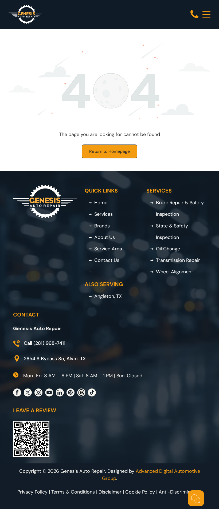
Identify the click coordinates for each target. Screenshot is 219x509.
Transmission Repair (178, 260)
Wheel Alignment (174, 271)
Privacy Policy (32, 492)
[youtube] (49, 393)
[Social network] (81, 393)
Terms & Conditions (73, 492)
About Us (104, 237)
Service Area (108, 249)
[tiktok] (92, 393)
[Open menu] (206, 14)
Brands (102, 226)
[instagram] (38, 393)
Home (100, 202)
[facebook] (17, 393)
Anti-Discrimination (180, 492)
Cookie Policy (140, 492)
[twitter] (28, 393)
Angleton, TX (108, 296)
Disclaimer (110, 492)
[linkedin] (60, 393)
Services (103, 214)
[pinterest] (71, 393)
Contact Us (106, 260)
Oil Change (168, 249)
